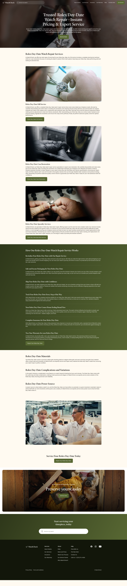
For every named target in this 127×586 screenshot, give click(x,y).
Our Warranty (99, 2)
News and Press (62, 552)
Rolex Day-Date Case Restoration (36, 179)
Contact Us (74, 554)
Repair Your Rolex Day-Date (34, 343)
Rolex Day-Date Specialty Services (36, 237)
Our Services (85, 2)
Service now (63, 495)
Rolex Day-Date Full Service (34, 119)
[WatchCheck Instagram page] (95, 546)
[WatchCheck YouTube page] (100, 546)
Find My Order (112, 2)
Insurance (92, 2)
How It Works (77, 2)
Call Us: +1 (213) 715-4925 (78, 557)
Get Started (120, 2)
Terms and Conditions (38, 570)
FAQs (106, 2)
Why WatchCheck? (63, 560)
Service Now (63, 37)
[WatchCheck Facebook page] (91, 546)
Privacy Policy (29, 570)
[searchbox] (63, 531)
